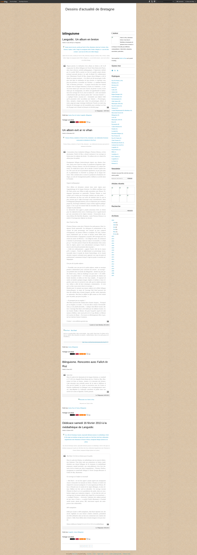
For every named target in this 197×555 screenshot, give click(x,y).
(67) (115, 82)
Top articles (89, 553)
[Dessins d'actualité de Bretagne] (115, 40)
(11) (115, 108)
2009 (113, 271)
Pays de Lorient (76, 115)
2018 (113, 250)
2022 (113, 243)
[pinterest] (154, 1)
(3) (116, 140)
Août (114, 222)
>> (91, 546)
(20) (116, 101)
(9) (115, 115)
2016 (113, 254)
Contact (94, 553)
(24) (114, 92)
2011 (113, 266)
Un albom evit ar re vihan (77, 130)
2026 (113, 220)
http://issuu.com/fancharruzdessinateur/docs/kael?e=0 (95, 342)
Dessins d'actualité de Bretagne (89, 9)
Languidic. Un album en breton (80, 39)
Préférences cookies (126, 553)
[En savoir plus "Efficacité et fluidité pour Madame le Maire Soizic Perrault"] (131, 198)
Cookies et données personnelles (116, 553)
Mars (114, 231)
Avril (114, 229)
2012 (113, 264)
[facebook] (149, 1)
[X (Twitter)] (152, 1)
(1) (114, 152)
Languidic (82, 115)
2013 (113, 261)
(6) (117, 126)
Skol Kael (74, 330)
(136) (117, 80)
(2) (115, 147)
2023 (113, 241)
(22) (117, 96)
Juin (114, 227)
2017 (113, 252)
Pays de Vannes (76, 408)
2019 (113, 247)
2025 (113, 236)
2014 (113, 259)
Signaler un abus (100, 553)
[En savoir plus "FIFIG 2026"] (115, 191)
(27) (114, 87)
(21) (116, 99)
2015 (113, 257)
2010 (113, 268)
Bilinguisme (89, 115)
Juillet (114, 224)
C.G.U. (106, 553)
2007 (113, 275)
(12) (117, 106)
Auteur (69, 115)
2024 (113, 238)
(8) (115, 124)
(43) (115, 85)
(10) (122, 110)
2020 (113, 245)
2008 (113, 273)
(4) (117, 133)
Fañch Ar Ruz (123, 58)
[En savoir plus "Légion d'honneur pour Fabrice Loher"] (115, 198)
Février (115, 234)
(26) (114, 89)
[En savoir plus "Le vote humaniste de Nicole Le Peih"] (131, 191)
